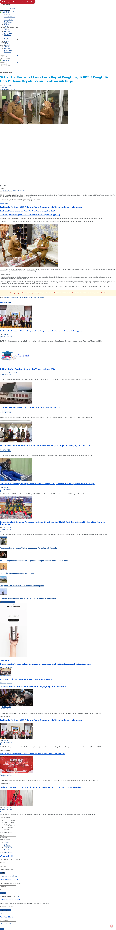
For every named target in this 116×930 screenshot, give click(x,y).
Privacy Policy (8, 20)
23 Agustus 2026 (6, 336)
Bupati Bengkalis (17, 297)
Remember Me (7, 869)
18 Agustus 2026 (5, 374)
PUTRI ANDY (6, 86)
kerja (39, 297)
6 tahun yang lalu (6, 667)
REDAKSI (7, 14)
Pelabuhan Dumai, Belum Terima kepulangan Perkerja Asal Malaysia (28, 548)
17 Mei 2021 (4, 87)
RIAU (5, 844)
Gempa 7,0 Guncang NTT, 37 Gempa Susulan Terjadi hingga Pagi (30, 215)
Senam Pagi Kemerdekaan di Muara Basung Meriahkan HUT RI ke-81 (32, 754)
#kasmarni (7, 297)
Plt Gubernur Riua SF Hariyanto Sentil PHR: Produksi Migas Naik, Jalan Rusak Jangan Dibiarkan (45, 446)
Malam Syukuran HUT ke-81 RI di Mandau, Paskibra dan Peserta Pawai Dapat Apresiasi (40, 787)
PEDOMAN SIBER (9, 17)
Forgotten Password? (7, 876)
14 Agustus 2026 (6, 489)
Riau (5, 23)
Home (6, 21)
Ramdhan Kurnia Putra (10, 373)
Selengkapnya (5, 716)
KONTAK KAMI (9, 822)
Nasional (7, 24)
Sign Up (17, 876)
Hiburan (6, 28)
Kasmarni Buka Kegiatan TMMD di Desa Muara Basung (26, 679)
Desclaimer (8, 23)
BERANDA (7, 842)
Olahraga (7, 31)
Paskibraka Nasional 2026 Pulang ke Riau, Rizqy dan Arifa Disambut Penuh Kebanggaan (41, 207)
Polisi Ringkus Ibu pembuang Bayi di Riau (17, 573)
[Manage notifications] (111, 926)
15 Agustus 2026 (5, 413)
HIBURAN (7, 849)
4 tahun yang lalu (6, 683)
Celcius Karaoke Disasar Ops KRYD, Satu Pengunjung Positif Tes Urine (33, 687)
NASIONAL (7, 846)
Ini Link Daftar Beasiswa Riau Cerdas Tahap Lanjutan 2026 (27, 211)
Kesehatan (7, 35)
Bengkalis (5, 89)
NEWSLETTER (5, 10)
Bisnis (6, 26)
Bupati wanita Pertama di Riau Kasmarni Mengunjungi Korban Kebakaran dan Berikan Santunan (45, 664)
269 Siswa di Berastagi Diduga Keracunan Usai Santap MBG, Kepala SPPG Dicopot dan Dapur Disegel (47, 484)
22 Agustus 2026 (6, 776)
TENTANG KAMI (9, 8)
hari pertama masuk (30, 297)
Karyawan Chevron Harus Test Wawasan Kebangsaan (22, 586)
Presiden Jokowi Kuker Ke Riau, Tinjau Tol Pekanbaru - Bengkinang (28, 598)
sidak (42, 297)
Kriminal (7, 30)
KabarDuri (8, 832)
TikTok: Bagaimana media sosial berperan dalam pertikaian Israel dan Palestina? (34, 561)
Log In (18, 896)
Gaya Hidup (8, 33)
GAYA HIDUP (8, 847)
